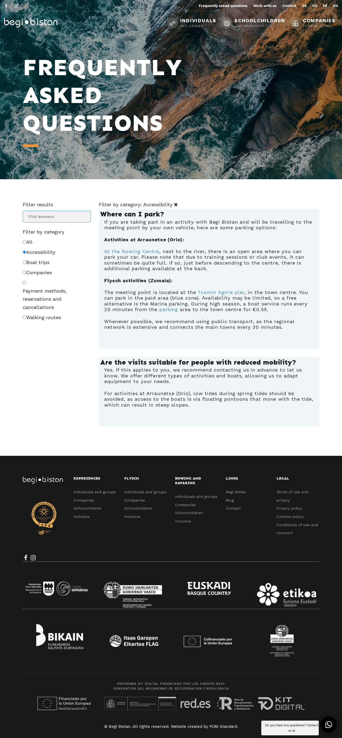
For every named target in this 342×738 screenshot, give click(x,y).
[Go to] (6, 5)
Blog (230, 500)
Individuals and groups (94, 492)
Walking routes (43, 317)
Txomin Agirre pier (221, 292)
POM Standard (223, 726)
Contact (233, 508)
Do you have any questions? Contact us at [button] (291, 727)
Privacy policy (289, 508)
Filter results (38, 204)
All (29, 242)
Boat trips (37, 262)
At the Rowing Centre (131, 251)
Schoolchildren (87, 508)
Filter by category (43, 232)
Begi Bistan (236, 492)
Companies (39, 272)
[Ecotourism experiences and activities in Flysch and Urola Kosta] (44, 22)
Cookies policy (290, 516)
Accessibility (41, 252)
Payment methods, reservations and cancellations (45, 299)
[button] (329, 725)
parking (168, 309)
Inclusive (81, 516)
